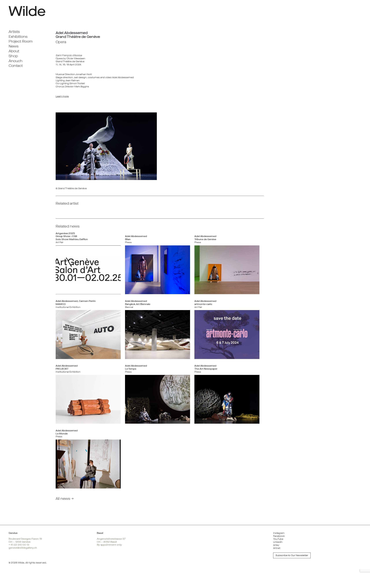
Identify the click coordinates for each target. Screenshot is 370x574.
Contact (16, 65)
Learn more (62, 96)
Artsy (276, 545)
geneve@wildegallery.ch (23, 547)
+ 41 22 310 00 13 (19, 544)
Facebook (279, 536)
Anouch (15, 61)
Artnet (276, 548)
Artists (14, 31)
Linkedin (277, 541)
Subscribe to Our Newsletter (292, 555)
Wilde (21, 562)
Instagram (279, 532)
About (14, 51)
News (13, 46)
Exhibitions (18, 36)
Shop (13, 56)
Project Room (21, 41)
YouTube (278, 538)
